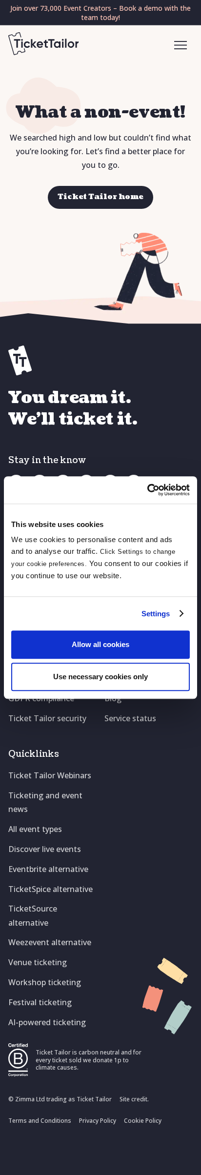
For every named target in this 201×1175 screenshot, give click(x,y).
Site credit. (134, 1099)
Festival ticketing (40, 1002)
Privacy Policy (97, 1120)
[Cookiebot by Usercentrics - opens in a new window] (147, 490)
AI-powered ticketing (47, 1022)
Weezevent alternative (49, 942)
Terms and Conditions (39, 1120)
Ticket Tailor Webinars (49, 775)
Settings (155, 613)
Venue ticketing (37, 962)
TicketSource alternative (32, 915)
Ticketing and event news (45, 802)
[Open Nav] (181, 46)
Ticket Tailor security (47, 718)
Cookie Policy (142, 1120)
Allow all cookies (100, 644)
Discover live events (44, 849)
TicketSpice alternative (50, 889)
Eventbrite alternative (48, 869)
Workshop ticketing (44, 982)
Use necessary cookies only (100, 676)
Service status (130, 718)
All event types (35, 829)
